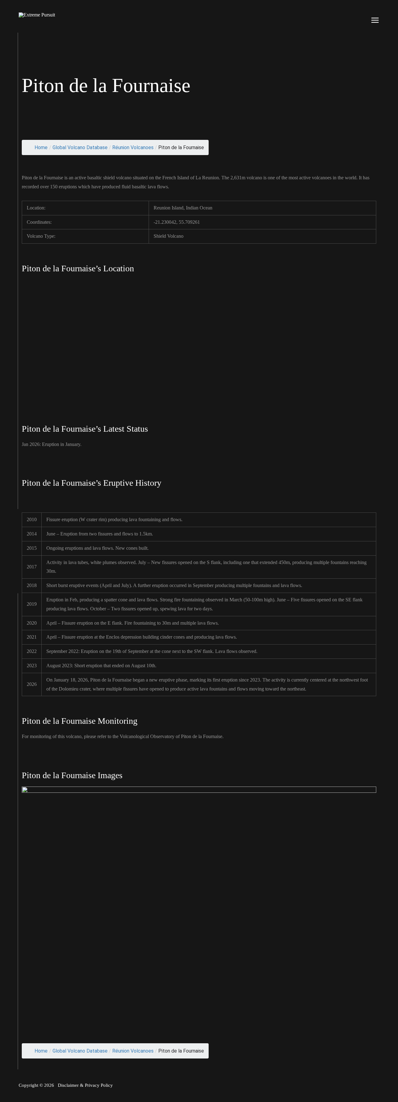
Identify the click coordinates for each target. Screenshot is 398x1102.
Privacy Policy (99, 1085)
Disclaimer (68, 1085)
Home (41, 147)
